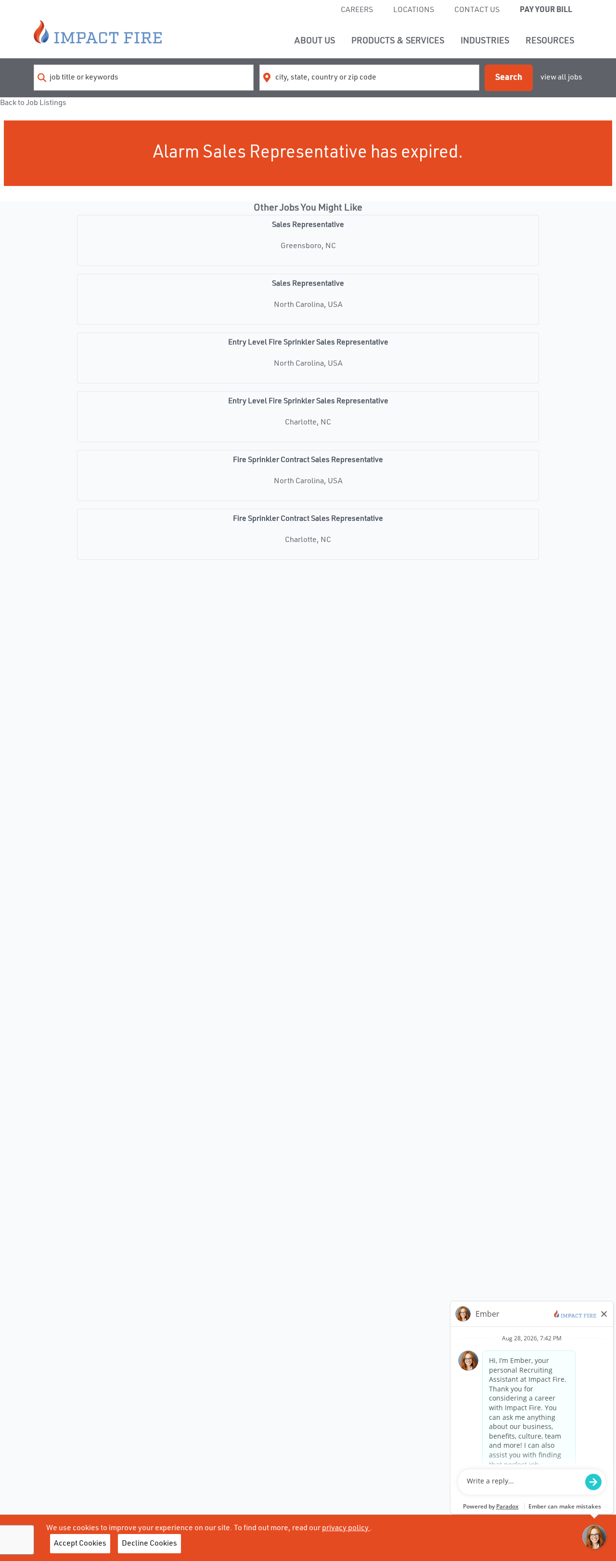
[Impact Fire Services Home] (98, 31)
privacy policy (346, 1528)
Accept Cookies (80, 1544)
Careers (357, 10)
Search (508, 77)
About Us (315, 41)
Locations (413, 10)
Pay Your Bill (546, 10)
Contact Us (477, 10)
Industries (485, 41)
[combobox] (144, 78)
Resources (550, 41)
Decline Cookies (149, 1544)
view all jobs (561, 77)
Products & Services (397, 41)
